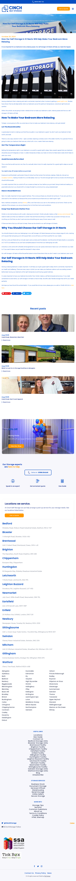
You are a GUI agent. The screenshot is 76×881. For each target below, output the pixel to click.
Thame (52, 694)
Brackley (5, 694)
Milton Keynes (31, 705)
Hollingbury (30, 686)
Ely (27, 676)
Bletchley (5, 689)
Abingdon (5, 671)
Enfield (6, 610)
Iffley (27, 689)
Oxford (51, 671)
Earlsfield (8, 601)
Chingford (6, 705)
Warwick (52, 702)
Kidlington (30, 692)
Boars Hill (5, 692)
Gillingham (9, 653)
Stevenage (53, 686)
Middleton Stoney (32, 702)
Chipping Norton (8, 707)
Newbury (7, 618)
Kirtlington (30, 694)
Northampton (31, 707)
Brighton (7, 549)
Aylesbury (5, 674)
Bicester (7, 532)
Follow (72, 823)
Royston (52, 679)
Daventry (5, 715)
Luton (28, 699)
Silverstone (53, 684)
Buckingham (7, 699)
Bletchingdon (7, 686)
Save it (7, 293)
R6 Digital (47, 876)
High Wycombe (31, 681)
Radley (52, 676)
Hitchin (28, 684)
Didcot (4, 720)
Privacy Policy (40, 873)
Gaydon (29, 679)
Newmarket (9, 592)
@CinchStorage (10, 823)
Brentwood (9, 540)
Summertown (54, 689)
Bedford (7, 523)
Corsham (5, 710)
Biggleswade (7, 684)
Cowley (4, 712)
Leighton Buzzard (12, 584)
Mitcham (7, 644)
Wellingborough (55, 705)
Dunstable (30, 671)
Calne (4, 702)
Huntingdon (9, 566)
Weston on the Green (57, 707)
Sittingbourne (10, 627)
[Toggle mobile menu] (73, 9)
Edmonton (30, 674)
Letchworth (9, 575)
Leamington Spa (32, 697)
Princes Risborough (56, 674)
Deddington (6, 718)
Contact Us (29, 873)
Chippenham (10, 558)
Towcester (53, 697)
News (49, 873)
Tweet (28, 293)
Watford (7, 662)
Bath (4, 676)
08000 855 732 (39, 2)
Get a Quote (63, 9)
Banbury (5, 681)
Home (12, 21)
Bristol (4, 697)
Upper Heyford (54, 699)
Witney (52, 710)
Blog (17, 21)
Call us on (39, 472)
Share (18, 293)
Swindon (7, 636)
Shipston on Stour (56, 681)
